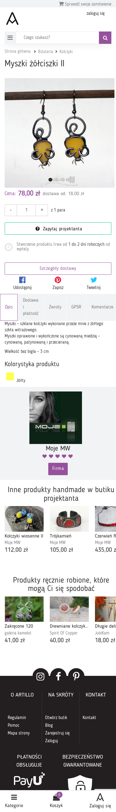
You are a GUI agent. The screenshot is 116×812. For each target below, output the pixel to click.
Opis (9, 307)
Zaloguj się (100, 806)
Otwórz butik (56, 718)
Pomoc (13, 725)
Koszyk (56, 805)
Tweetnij (94, 288)
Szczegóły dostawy (58, 268)
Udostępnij (22, 288)
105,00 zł (61, 550)
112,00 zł (16, 550)
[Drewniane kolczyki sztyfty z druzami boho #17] (69, 609)
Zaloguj (51, 741)
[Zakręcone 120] (24, 609)
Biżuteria (45, 52)
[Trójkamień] (69, 519)
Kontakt (89, 718)
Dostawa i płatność (31, 307)
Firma (58, 469)
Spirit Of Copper (64, 633)
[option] (24, 530)
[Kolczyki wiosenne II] (24, 519)
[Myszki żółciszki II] (59, 133)
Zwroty (55, 307)
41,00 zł (15, 641)
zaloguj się (96, 13)
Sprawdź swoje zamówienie (87, 4)
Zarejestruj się (57, 733)
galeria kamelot (18, 633)
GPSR (76, 307)
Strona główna (18, 51)
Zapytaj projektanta (61, 229)
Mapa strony (19, 733)
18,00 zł (105, 641)
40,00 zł (60, 641)
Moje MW (12, 543)
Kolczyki (66, 52)
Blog (49, 725)
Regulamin (17, 718)
